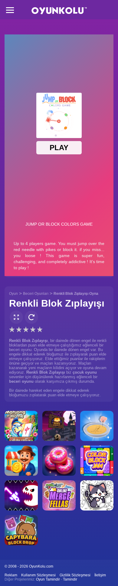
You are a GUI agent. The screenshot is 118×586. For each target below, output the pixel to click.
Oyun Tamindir (48, 579)
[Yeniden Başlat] (31, 317)
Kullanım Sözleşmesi (38, 575)
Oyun (13, 293)
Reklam (11, 575)
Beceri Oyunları (35, 293)
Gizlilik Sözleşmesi (75, 575)
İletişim (100, 575)
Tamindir (70, 579)
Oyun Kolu (59, 10)
